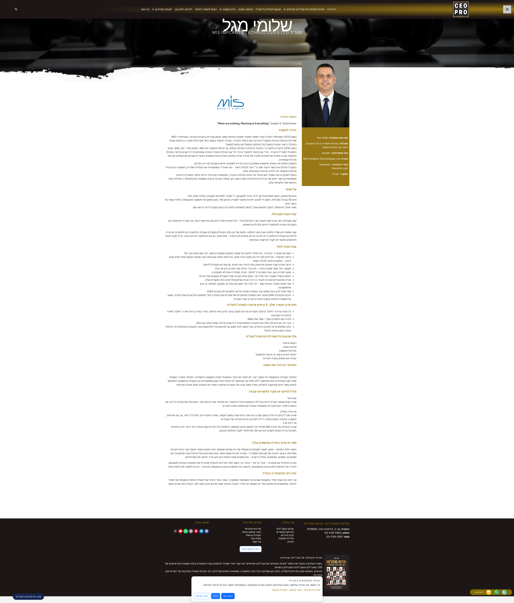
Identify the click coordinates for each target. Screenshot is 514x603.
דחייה (215, 596)
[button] (16, 9)
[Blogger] (191, 531)
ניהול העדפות (202, 596)
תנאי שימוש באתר (251, 532)
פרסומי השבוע (245, 9)
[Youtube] (180, 531)
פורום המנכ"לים (285, 528)
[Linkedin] (201, 531)
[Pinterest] (196, 531)
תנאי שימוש (295, 589)
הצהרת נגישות (253, 535)
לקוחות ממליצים (163, 9)
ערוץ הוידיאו (287, 535)
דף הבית (331, 9)
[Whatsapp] (185, 531)
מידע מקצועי (229, 9)
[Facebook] (206, 531)
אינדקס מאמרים (285, 532)
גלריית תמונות (286, 538)
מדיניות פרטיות (253, 528)
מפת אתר (256, 538)
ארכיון (291, 541)
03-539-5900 (333, 532)
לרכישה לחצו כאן (183, 9)
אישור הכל (228, 596)
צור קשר (145, 9)
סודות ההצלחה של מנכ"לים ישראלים (305, 9)
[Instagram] (175, 531)
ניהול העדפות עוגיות (251, 549)
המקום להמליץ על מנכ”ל (268, 9)
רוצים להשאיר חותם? (206, 9)
